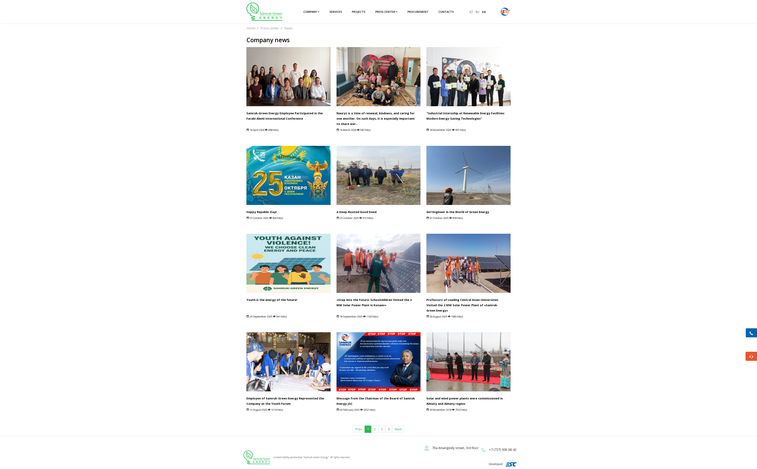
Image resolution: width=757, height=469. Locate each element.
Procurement (417, 12)
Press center (385, 12)
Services (335, 12)
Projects (358, 12)
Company (310, 12)
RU (478, 12)
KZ (472, 12)
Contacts (446, 12)
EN (484, 12)
